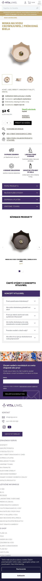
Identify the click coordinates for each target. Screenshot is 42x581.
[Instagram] (4, 426)
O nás (2, 489)
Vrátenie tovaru (6, 464)
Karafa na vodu (6, 539)
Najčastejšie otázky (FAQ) (10, 511)
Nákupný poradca (7, 448)
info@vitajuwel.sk (11, 417)
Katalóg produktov (8, 480)
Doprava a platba (6, 458)
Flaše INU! (3, 549)
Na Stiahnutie (5, 467)
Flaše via (3, 533)
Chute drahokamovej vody (10, 508)
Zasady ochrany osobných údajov (13, 477)
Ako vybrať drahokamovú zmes (12, 455)
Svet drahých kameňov (9, 524)
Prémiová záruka (6, 502)
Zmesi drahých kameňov (9, 505)
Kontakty (3, 445)
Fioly (2, 536)
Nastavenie (21, 569)
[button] (19, 271)
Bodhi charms (5, 555)
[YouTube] (9, 426)
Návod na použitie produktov (11, 521)
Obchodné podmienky (8, 474)
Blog (2, 492)
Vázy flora (4, 552)
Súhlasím (21, 576)
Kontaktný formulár (12, 434)
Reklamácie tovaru (7, 461)
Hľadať (37, 8)
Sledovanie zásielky (7, 471)
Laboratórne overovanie (10, 499)
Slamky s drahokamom (9, 546)
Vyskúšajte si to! (6, 451)
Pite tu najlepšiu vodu (9, 515)
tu (23, 564)
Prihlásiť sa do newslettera (15, 394)
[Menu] (39, 2)
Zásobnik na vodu (7, 542)
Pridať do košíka (22, 123)
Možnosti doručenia (26, 116)
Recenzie (3, 495)
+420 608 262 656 (12, 421)
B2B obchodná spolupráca (10, 518)
